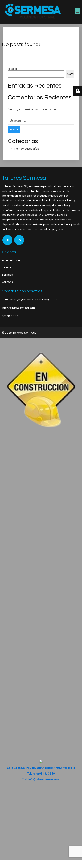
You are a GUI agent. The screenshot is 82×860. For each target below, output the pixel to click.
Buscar (12, 68)
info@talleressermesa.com (44, 779)
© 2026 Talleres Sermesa (19, 332)
